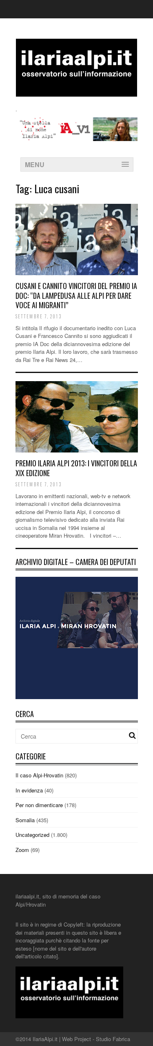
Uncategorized (32, 835)
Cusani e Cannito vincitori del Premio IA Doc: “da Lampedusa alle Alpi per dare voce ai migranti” (76, 295)
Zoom (22, 850)
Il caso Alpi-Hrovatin (39, 775)
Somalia (25, 820)
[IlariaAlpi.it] (76, 91)
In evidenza (29, 790)
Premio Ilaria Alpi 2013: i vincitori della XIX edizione (76, 468)
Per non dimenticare (39, 805)
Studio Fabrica (113, 1039)
